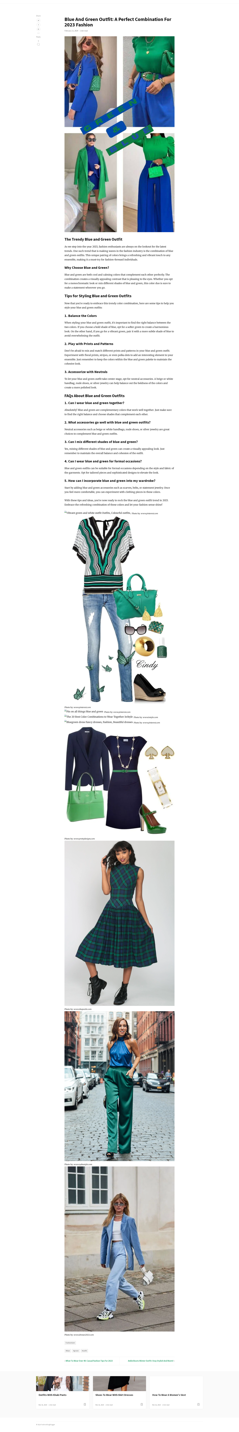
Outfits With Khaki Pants (52, 1395)
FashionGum (70, 1343)
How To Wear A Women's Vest (169, 1395)
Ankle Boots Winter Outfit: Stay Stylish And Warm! (150, 1360)
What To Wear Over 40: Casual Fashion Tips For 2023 (89, 1360)
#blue (68, 1351)
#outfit (84, 1351)
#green (76, 1351)
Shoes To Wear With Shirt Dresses (114, 1395)
